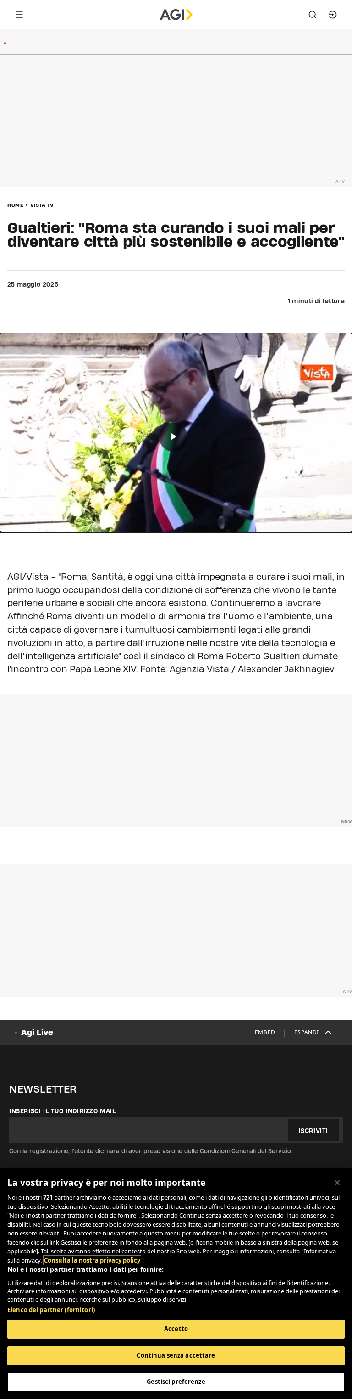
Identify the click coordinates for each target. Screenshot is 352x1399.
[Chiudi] (337, 1182)
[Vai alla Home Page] (176, 15)
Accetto (176, 1329)
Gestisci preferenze (176, 1381)
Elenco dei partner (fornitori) (51, 1310)
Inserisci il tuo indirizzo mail (62, 1111)
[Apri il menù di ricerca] (312, 14)
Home (15, 205)
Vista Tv (42, 205)
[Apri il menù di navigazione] (19, 14)
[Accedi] (332, 14)
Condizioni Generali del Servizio (245, 1151)
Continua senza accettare (176, 1355)
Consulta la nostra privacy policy (92, 1260)
